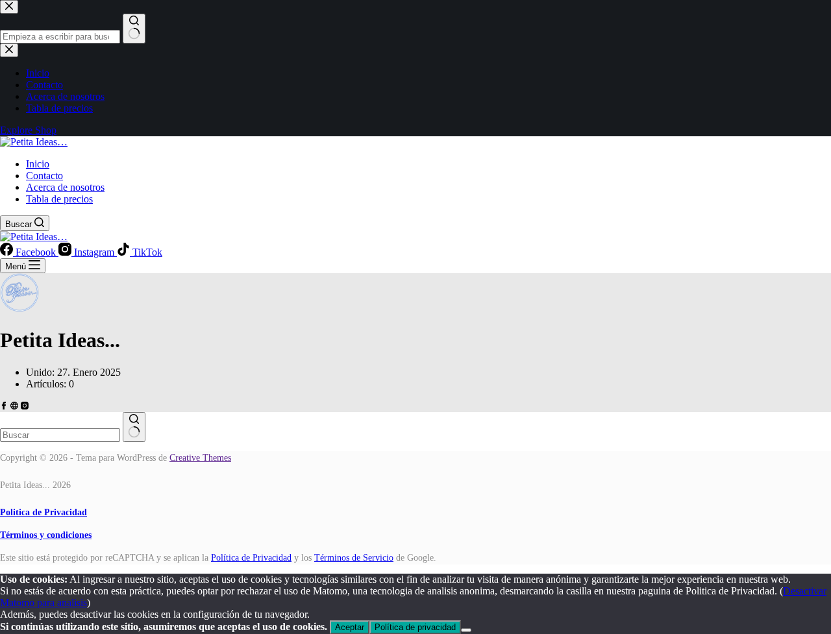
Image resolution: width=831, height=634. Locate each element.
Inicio (37, 163)
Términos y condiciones (46, 535)
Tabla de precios (59, 198)
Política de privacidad (415, 627)
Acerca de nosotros (65, 187)
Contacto (44, 175)
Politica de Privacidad (43, 512)
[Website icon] (14, 405)
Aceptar (349, 627)
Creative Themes (200, 458)
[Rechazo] (466, 630)
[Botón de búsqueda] (134, 427)
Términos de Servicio (353, 558)
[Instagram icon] (25, 405)
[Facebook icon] (4, 405)
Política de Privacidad (251, 558)
